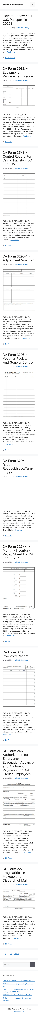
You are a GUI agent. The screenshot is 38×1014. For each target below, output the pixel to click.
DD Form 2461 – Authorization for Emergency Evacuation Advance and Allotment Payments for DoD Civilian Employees (18, 762)
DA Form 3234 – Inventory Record (16, 654)
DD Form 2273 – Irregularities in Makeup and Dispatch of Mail (15, 874)
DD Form (8, 858)
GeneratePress (19, 1011)
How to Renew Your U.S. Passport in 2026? (17, 19)
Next (16, 954)
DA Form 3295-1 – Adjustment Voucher (18, 258)
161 (11, 954)
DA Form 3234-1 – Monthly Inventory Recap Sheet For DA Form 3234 (18, 552)
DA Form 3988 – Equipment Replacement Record (18, 72)
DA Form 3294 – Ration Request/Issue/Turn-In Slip (18, 466)
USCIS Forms (10, 58)
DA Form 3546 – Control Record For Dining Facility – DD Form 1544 (17, 158)
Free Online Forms (13, 4)
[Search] (32, 964)
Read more (11, 52)
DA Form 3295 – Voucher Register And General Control (18, 358)
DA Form (8, 142)
